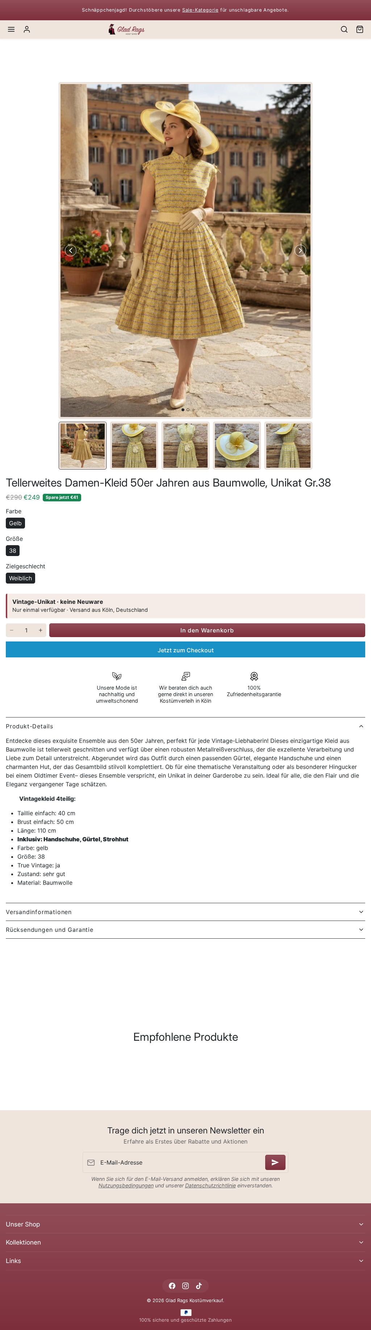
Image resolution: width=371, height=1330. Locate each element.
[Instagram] (185, 1285)
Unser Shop (23, 1224)
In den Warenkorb (207, 630)
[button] (11, 29)
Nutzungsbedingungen (126, 1185)
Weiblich (20, 578)
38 (12, 550)
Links (13, 1260)
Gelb (15, 523)
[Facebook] (172, 1285)
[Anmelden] (275, 1162)
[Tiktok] (199, 1285)
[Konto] (27, 29)
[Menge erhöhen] (40, 630)
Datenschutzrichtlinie (210, 1185)
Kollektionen (23, 1242)
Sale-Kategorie (200, 10)
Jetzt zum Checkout (186, 650)
